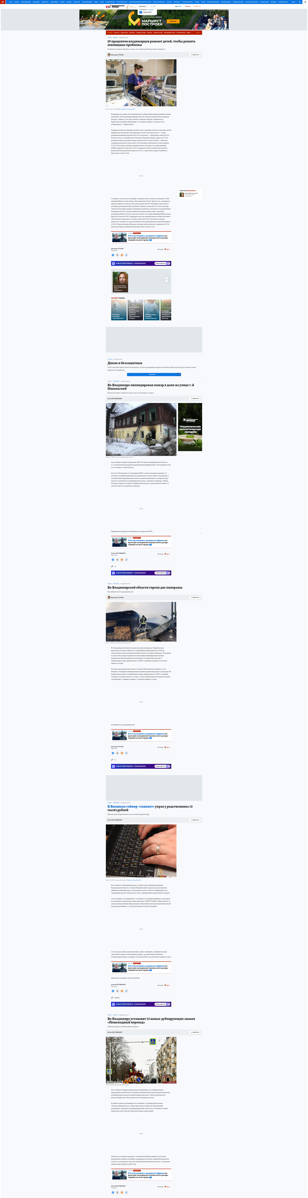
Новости (116, 32)
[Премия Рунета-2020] (130, 6)
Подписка (197, 6)
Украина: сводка (141, 32)
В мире (62, 2)
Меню (3, 2)
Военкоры (132, 32)
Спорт (102, 2)
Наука (96, 2)
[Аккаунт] (305, 2)
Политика (36, 2)
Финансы (177, 2)
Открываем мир (187, 2)
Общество (44, 2)
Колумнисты (110, 2)
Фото (11, 2)
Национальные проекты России (140, 2)
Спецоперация (26, 2)
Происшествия (122, 2)
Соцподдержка (87, 2)
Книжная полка (238, 2)
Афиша (188, 32)
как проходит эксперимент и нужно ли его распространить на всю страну (148, 238)
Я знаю (197, 2)
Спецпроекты (283, 2)
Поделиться (195, 54)
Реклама (187, 6)
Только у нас (124, 32)
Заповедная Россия (169, 32)
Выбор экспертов (159, 2)
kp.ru (168, 249)
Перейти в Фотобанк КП (128, 109)
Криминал (116, 1025)
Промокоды (264, 2)
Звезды (69, 2)
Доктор (169, 2)
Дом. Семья (110, 359)
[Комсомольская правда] (115, 6)
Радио (180, 6)
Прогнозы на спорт (252, 2)
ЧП (115, 566)
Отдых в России (157, 32)
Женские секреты (213, 2)
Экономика (54, 2)
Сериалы (273, 2)
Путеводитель (226, 2)
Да (140, 12)
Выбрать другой (147, 12)
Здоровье (76, 2)
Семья (203, 2)
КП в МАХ (149, 32)
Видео (17, 2)
